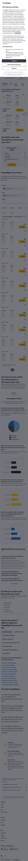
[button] (14, 60)
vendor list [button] (18, 33)
